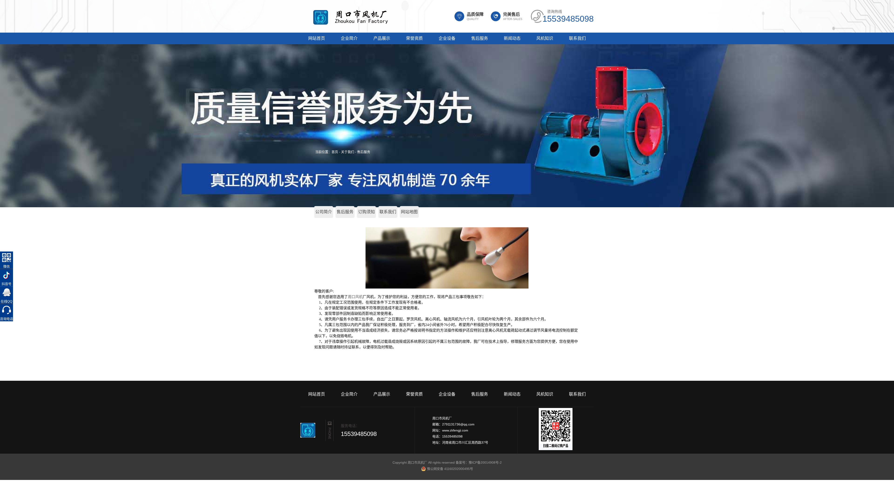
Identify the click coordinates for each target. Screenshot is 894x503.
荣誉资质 (414, 38)
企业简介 (349, 38)
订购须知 (366, 212)
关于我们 (347, 152)
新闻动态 (512, 38)
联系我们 (577, 38)
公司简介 (323, 212)
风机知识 (544, 38)
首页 (335, 152)
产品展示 (381, 38)
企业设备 (447, 38)
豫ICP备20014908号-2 (485, 462)
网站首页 (316, 38)
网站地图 (409, 212)
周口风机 (355, 297)
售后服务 (479, 38)
